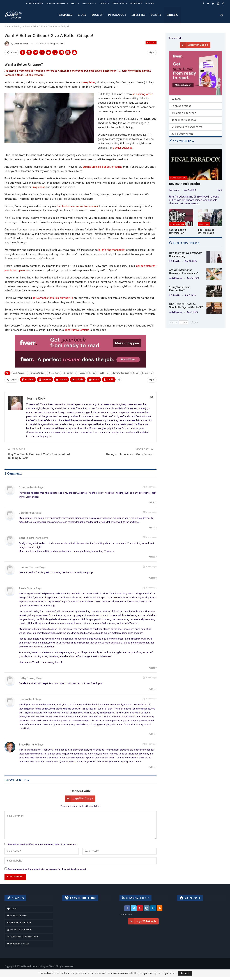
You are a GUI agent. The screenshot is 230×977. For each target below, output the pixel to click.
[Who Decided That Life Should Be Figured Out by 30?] (214, 308)
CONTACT (192, 898)
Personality (147, 373)
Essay (82, 373)
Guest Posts (120, 3)
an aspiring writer (142, 94)
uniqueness (38, 187)
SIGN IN (17, 898)
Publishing (177, 224)
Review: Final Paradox (185, 184)
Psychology (117, 14)
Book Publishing (20, 373)
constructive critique (77, 330)
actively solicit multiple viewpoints (53, 298)
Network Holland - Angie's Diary (38, 966)
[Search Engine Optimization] (181, 217)
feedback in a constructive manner (77, 206)
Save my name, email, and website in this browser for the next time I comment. (47, 869)
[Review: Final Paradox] (195, 164)
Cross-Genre (54, 373)
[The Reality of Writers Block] (210, 217)
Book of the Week (56, 4)
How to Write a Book (120, 373)
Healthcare (103, 373)
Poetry (156, 14)
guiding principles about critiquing (102, 166)
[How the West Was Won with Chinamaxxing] (214, 257)
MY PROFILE (136, 3)
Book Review (178, 178)
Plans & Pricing (34, 3)
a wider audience (122, 147)
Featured (65, 14)
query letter (88, 82)
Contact (104, 3)
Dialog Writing (70, 373)
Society (97, 14)
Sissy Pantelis (28, 744)
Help (73, 4)
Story (82, 14)
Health (92, 373)
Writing (172, 14)
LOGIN (151, 3)
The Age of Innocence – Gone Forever (129, 454)
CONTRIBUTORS (82, 898)
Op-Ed (135, 373)
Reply (154, 502)
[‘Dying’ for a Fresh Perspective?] (214, 291)
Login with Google (83, 798)
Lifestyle (138, 14)
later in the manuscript (111, 249)
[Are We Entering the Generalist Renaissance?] (214, 274)
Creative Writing (37, 373)
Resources (88, 4)
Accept (185, 973)
